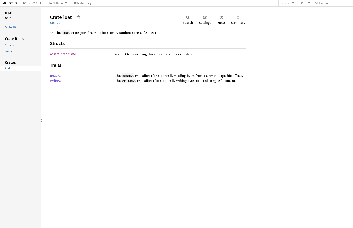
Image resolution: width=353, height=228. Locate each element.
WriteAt (55, 81)
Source (55, 23)
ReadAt (55, 76)
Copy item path (78, 17)
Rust (303, 3)
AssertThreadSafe (63, 54)
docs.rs (286, 3)
